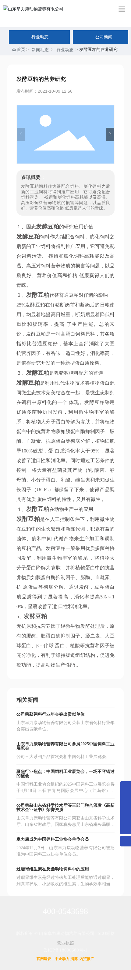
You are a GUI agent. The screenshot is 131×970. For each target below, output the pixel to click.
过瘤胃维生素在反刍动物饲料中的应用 (52, 869)
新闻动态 (40, 49)
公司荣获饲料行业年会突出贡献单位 (50, 714)
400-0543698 (65, 911)
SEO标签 (106, 933)
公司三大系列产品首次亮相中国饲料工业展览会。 (63, 756)
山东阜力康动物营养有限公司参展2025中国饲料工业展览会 (65, 746)
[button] (110, 134)
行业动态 (64, 49)
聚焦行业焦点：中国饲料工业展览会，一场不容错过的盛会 (65, 773)
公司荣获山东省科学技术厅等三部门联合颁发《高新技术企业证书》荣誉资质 (65, 807)
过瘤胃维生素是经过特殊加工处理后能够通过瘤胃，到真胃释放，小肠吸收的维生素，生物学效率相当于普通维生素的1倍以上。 (65, 883)
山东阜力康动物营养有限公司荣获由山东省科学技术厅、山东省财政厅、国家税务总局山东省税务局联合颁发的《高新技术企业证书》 (65, 824)
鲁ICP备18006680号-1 (65, 950)
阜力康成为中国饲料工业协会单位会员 (52, 839)
